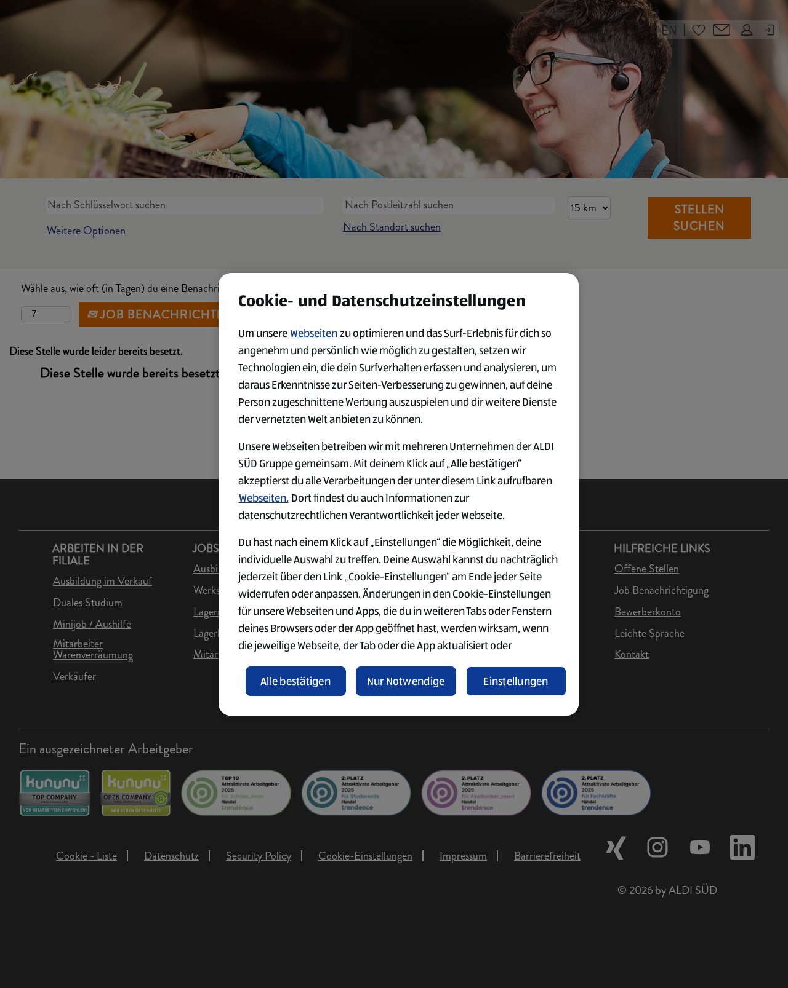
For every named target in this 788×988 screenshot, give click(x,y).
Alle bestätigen (295, 681)
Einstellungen (516, 681)
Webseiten (313, 333)
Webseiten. (264, 498)
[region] (399, 494)
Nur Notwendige (406, 681)
